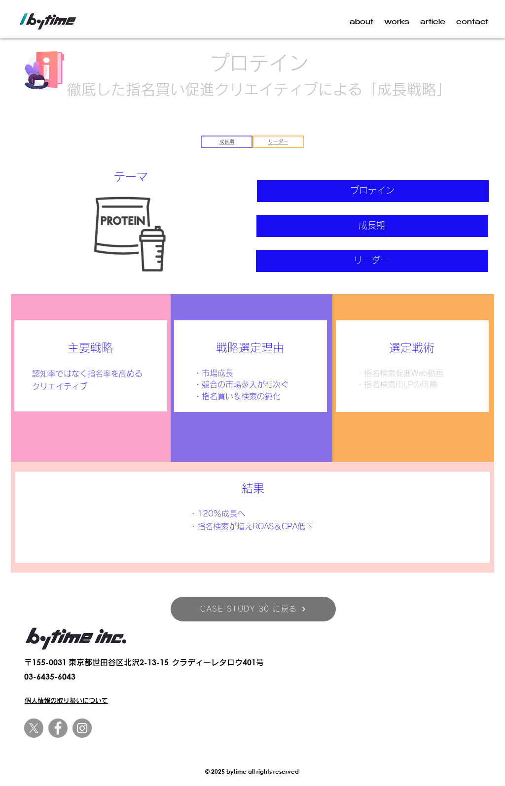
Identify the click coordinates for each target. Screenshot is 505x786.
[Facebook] (58, 728)
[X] (33, 728)
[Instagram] (82, 728)
